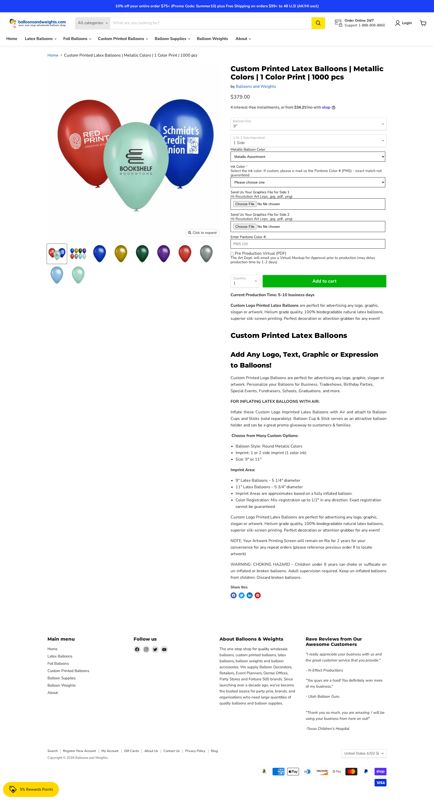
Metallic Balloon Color (248, 149)
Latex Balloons (39, 38)
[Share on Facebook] (234, 595)
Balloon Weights (212, 38)
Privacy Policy (195, 751)
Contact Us (172, 751)
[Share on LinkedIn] (250, 595)
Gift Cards (131, 751)
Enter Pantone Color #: (248, 237)
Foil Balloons (75, 38)
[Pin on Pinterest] (258, 595)
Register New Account (79, 751)
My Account (110, 751)
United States (361, 753)
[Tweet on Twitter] (242, 595)
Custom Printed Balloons (121, 38)
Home (11, 38)
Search (52, 751)
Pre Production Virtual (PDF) (260, 253)
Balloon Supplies (171, 38)
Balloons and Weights (256, 86)
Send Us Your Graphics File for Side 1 (260, 192)
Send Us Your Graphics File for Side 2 (260, 214)
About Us (151, 751)
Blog (214, 751)
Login (407, 22)
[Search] (318, 23)
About (242, 38)
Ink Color (238, 166)
